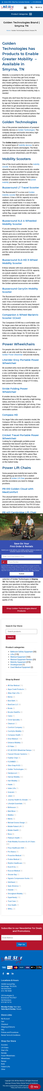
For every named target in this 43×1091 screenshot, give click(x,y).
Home (8, 30)
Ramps (3, 1061)
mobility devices (25, 145)
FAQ (2, 1030)
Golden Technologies (26, 130)
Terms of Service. (35, 570)
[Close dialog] (41, 515)
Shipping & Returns (8, 1027)
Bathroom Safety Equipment (21, 652)
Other (3, 1069)
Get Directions (6, 989)
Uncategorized (16, 665)
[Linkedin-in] (13, 974)
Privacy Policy (15, 1083)
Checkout (4, 1024)
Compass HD (10, 414)
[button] (25, 7)
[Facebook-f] (3, 974)
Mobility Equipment (18, 662)
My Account (5, 1019)
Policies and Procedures (9, 1032)
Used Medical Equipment (20, 667)
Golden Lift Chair (18, 478)
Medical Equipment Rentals (21, 659)
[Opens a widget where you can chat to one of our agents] (34, 1087)
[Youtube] (8, 974)
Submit (21, 574)
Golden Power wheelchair (12, 355)
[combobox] (4, 562)
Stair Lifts (4, 1050)
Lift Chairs (4, 1048)
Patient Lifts (5, 1067)
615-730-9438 (6, 991)
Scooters (4, 1045)
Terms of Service (23, 1087)
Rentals (4, 1053)
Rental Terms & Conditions (10, 1035)
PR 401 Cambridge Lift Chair (19, 512)
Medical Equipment (18, 657)
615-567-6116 (6, 1002)
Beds (3, 1064)
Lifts (12, 654)
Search (11, 637)
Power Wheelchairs (8, 1056)
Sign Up (21, 944)
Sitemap (7, 1083)
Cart (2, 1021)
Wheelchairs (5, 1058)
